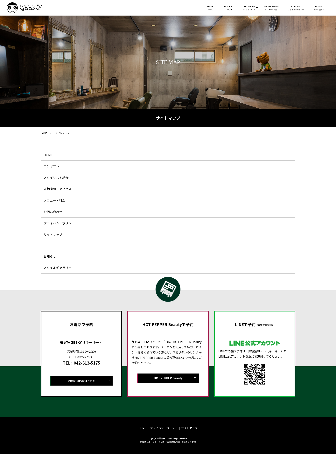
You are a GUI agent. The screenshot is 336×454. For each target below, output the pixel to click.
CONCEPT (228, 8)
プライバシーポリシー (59, 223)
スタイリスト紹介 (56, 177)
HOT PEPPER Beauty (168, 378)
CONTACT (319, 8)
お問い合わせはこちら (81, 381)
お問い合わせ (53, 211)
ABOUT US (249, 8)
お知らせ (50, 256)
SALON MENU (270, 8)
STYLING (296, 8)
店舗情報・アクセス (57, 188)
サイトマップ (53, 234)
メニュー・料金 (54, 200)
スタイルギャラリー (58, 267)
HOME (210, 8)
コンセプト (51, 166)
